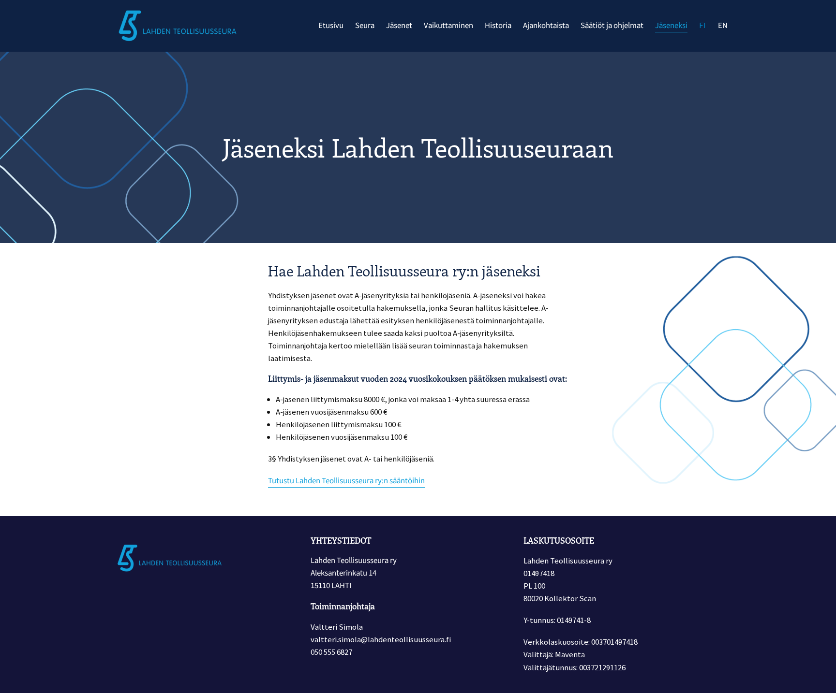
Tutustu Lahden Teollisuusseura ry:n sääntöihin (346, 481)
